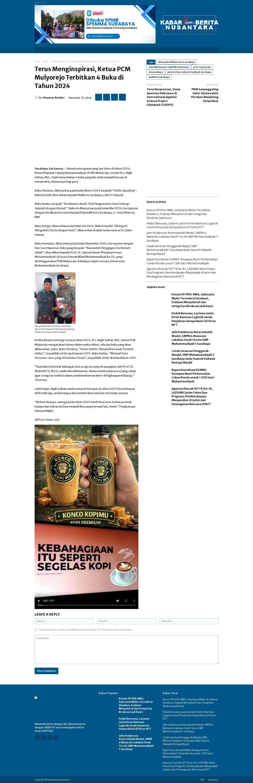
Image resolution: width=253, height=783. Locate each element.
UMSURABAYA (156, 72)
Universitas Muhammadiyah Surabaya (189, 72)
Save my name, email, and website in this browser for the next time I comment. (85, 629)
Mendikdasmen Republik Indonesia (169, 67)
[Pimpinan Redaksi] (37, 97)
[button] (213, 50)
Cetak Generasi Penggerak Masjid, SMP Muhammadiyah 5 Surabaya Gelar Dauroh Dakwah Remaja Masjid (179, 249)
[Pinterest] (114, 97)
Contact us (213, 779)
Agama (46, 61)
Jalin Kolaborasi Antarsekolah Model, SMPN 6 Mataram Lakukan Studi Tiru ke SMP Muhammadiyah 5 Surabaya (182, 236)
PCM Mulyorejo (202, 67)
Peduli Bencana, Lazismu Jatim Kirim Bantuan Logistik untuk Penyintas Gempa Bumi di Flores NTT (182, 225)
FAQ (202, 779)
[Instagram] (43, 737)
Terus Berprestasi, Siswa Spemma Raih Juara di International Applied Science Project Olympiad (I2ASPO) (163, 97)
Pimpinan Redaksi (54, 97)
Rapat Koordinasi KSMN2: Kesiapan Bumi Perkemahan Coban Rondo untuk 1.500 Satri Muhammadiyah (193, 375)
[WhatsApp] (122, 97)
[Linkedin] (49, 737)
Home (37, 61)
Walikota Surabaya (159, 77)
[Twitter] (106, 97)
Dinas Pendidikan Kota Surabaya (176, 62)
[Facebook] (98, 97)
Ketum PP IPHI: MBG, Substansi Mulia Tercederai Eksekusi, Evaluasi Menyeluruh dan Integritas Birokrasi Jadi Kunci (178, 214)
